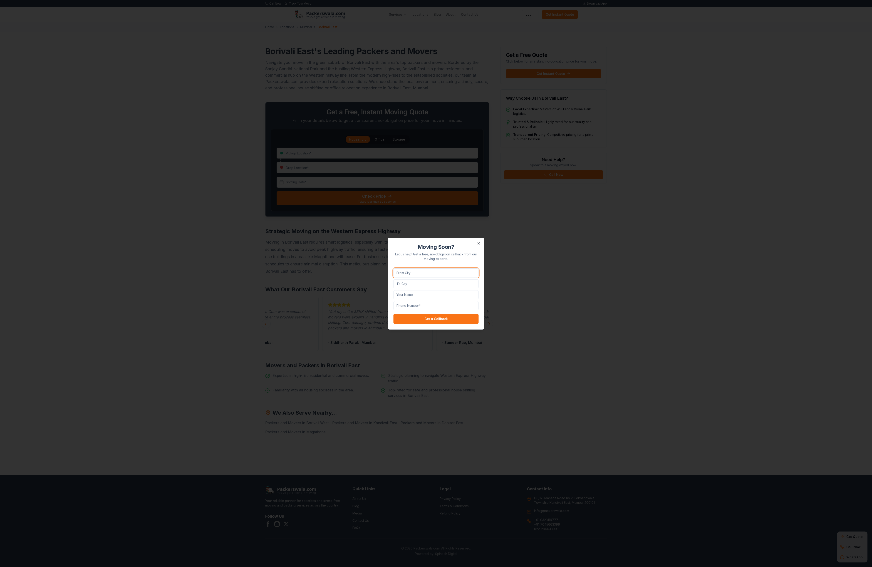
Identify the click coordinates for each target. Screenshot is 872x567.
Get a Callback (436, 319)
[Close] (479, 243)
